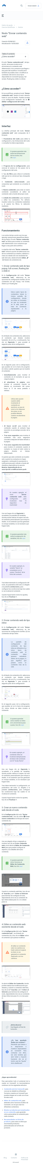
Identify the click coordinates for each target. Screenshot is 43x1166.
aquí (14, 157)
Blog (5, 1158)
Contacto (14, 1158)
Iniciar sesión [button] (32, 6)
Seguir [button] (27, 42)
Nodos (20, 27)
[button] (21, 5)
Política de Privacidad (24, 1158)
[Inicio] (7, 5)
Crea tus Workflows (8, 27)
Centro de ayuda (7, 25)
